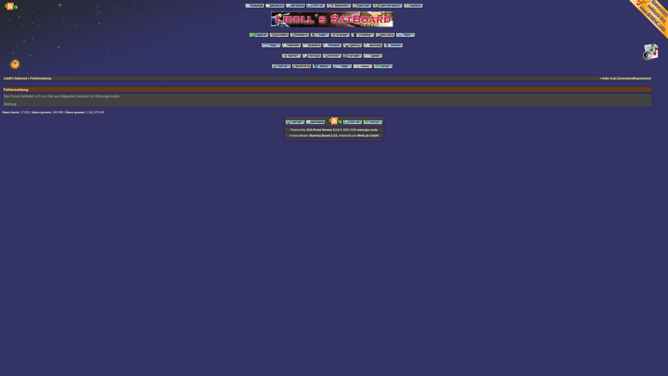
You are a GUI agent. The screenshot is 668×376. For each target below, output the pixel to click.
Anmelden (625, 78)
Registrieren (641, 78)
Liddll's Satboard (15, 78)
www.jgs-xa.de (367, 129)
